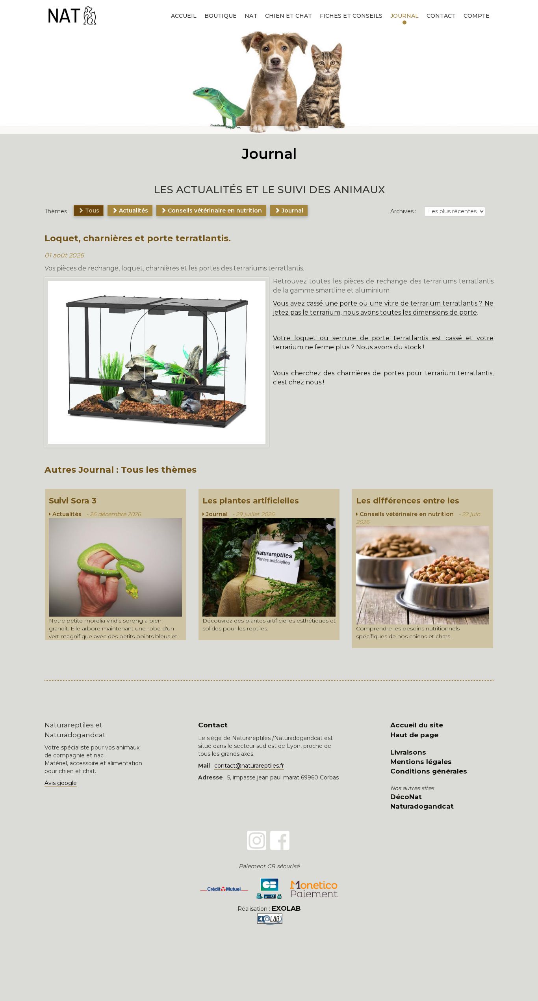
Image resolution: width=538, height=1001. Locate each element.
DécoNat (406, 797)
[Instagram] (256, 840)
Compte (477, 15)
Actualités (132, 210)
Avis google (61, 783)
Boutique (220, 15)
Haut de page (414, 735)
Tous (91, 210)
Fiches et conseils (351, 15)
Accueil (184, 15)
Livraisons (408, 752)
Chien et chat (288, 15)
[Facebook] (279, 840)
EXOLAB (286, 908)
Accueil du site (416, 725)
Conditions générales (428, 771)
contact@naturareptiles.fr (249, 765)
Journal (404, 15)
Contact (441, 15)
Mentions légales (421, 762)
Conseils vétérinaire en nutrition (214, 210)
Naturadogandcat (422, 806)
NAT (251, 15)
